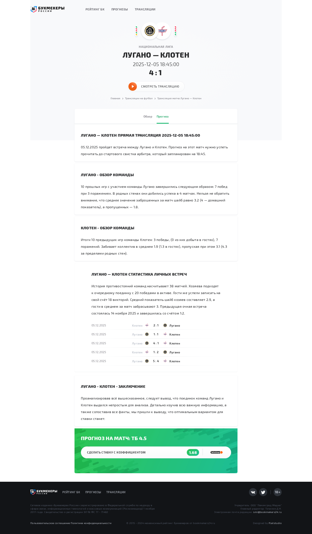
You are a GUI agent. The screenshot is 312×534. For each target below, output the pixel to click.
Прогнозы (119, 9)
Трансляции (145, 9)
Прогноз (163, 116)
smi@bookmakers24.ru (267, 511)
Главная (115, 98)
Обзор (147, 116)
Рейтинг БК (95, 9)
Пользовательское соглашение (50, 522)
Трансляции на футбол (139, 98)
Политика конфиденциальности (91, 522)
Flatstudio (275, 522)
